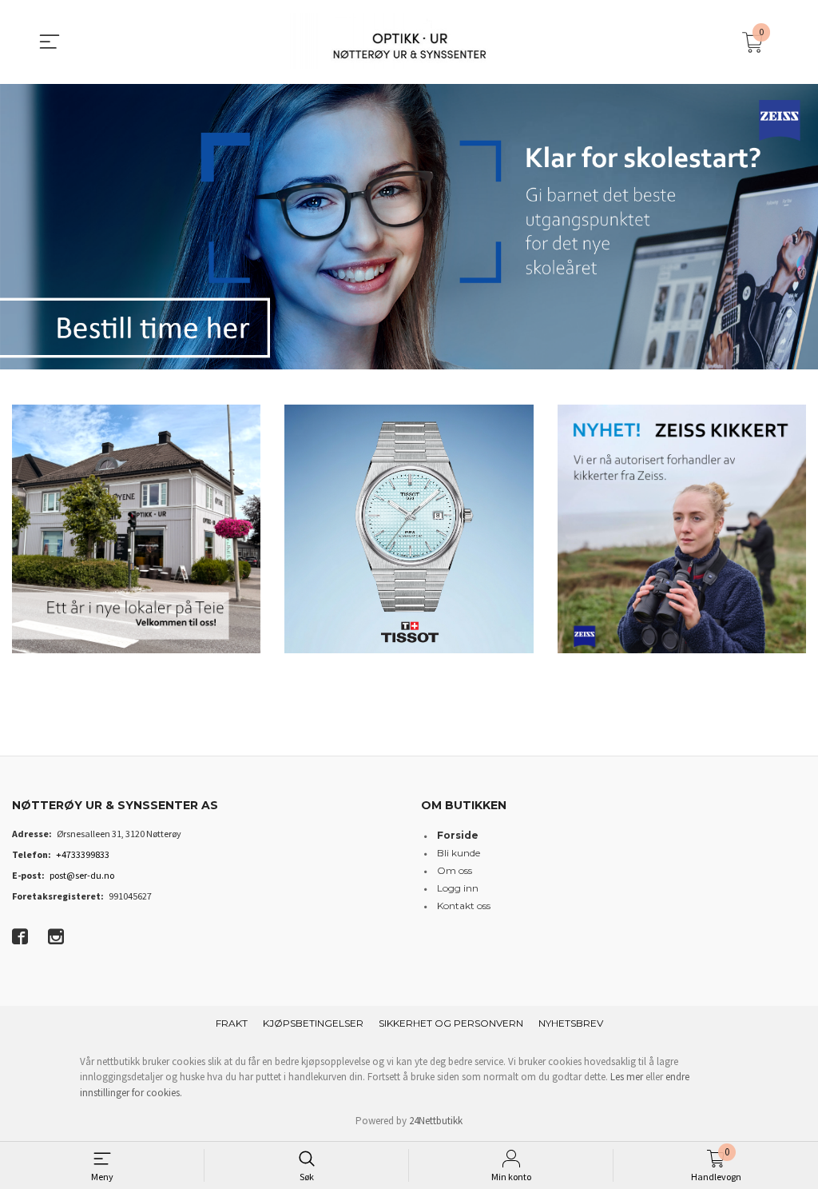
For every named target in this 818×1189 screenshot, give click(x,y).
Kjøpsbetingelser (313, 1023)
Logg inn (457, 888)
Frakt (232, 1023)
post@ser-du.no (82, 875)
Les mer (626, 1076)
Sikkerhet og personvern (451, 1023)
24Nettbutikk (436, 1120)
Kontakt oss (463, 906)
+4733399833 (82, 854)
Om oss (454, 870)
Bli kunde (458, 853)
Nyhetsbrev (570, 1023)
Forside (457, 835)
